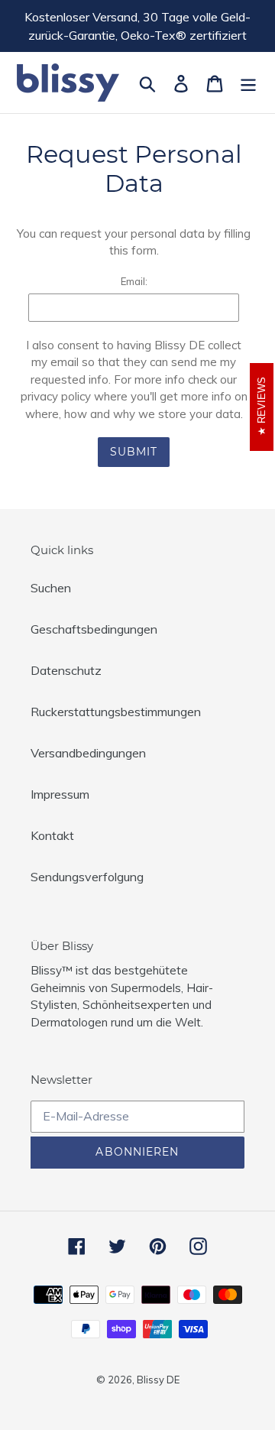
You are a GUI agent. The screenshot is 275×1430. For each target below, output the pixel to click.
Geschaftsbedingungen (94, 629)
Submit (134, 452)
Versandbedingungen (88, 752)
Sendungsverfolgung (87, 876)
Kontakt (52, 835)
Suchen (51, 587)
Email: (134, 281)
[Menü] (248, 82)
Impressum (60, 794)
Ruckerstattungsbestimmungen (116, 711)
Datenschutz (66, 670)
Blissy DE (158, 1379)
